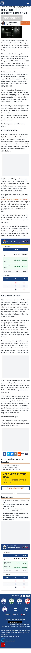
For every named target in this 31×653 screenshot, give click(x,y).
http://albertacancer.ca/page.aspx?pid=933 (14, 199)
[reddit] (19, 454)
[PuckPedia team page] (26, 454)
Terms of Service (14, 626)
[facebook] (4, 454)
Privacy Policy (5, 626)
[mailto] (15, 454)
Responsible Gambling (24, 626)
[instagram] (24, 596)
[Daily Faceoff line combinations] (22, 454)
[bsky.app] (12, 454)
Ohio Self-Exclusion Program (10, 636)
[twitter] (8, 454)
